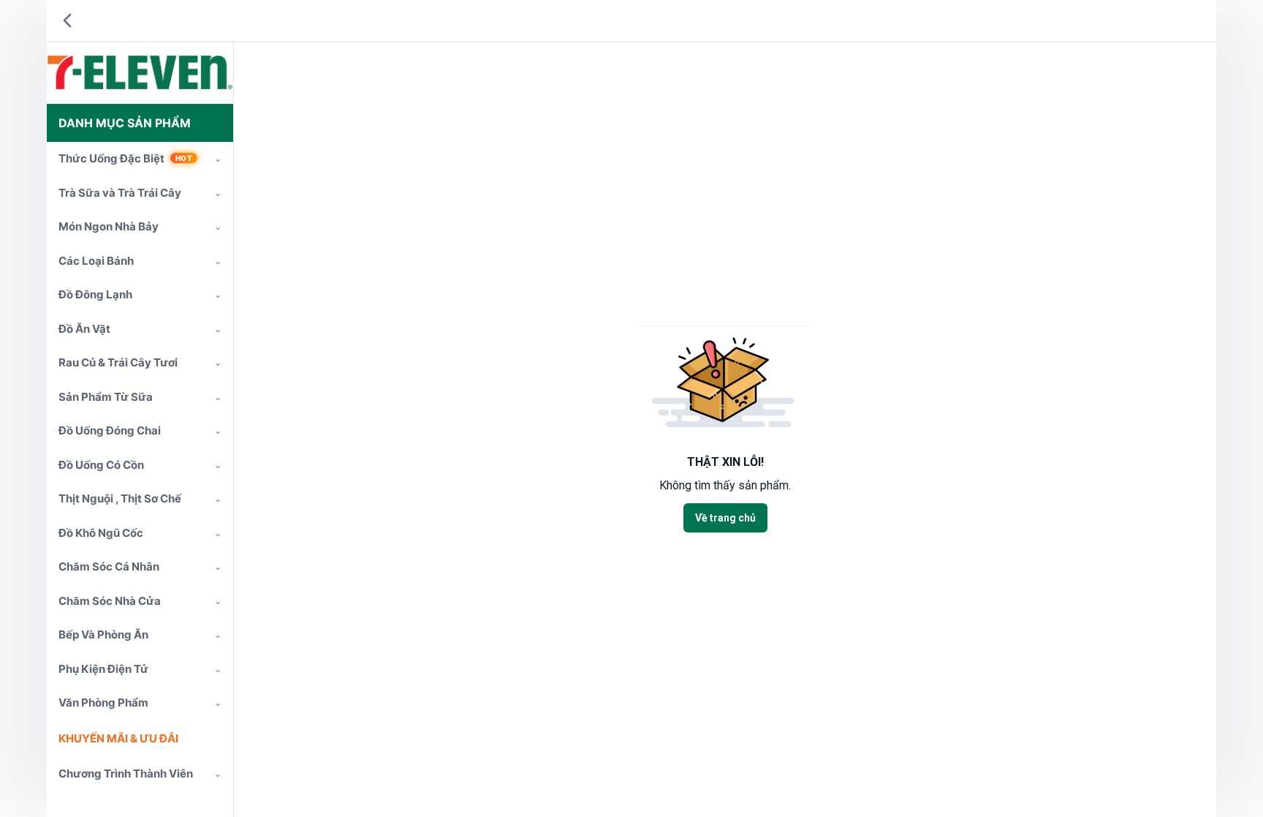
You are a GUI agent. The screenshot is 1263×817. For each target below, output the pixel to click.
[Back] (67, 20)
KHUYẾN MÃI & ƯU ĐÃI (118, 738)
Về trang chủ (725, 518)
